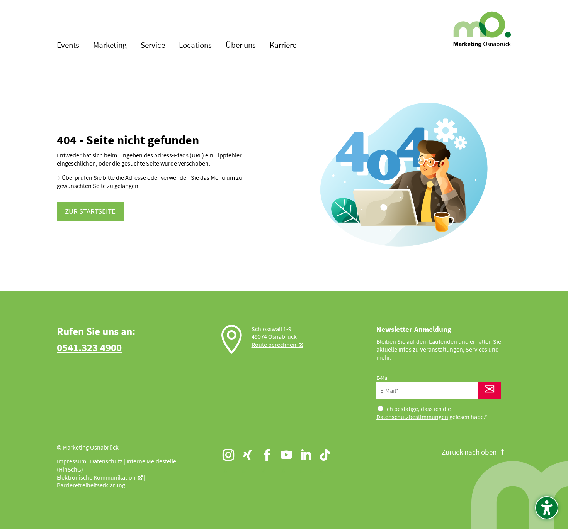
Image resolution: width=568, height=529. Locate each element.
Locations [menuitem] (195, 46)
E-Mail (383, 377)
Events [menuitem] (68, 46)
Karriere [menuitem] (283, 46)
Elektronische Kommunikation (96, 477)
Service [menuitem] (153, 46)
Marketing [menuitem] (110, 46)
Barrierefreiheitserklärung (91, 485)
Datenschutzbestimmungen (412, 417)
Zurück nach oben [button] (469, 451)
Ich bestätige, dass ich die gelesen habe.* (431, 413)
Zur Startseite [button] (90, 211)
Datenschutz (106, 461)
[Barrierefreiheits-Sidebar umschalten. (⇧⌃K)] (546, 507)
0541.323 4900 (89, 347)
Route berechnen (274, 344)
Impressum (71, 461)
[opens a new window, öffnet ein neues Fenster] (225, 451)
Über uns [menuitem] (241, 46)
